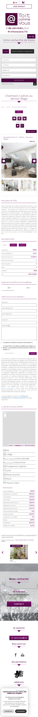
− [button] (5, 416)
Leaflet (10, 445)
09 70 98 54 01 (19, 591)
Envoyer (33, 353)
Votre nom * (4, 302)
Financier (22, 245)
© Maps (17, 445)
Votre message (5, 325)
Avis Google (19, 6)
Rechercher (19, 80)
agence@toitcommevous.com (19, 595)
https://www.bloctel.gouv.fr (8, 388)
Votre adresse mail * (7, 308)
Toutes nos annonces (31, 705)
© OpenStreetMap (29, 445)
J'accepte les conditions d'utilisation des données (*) (18, 342)
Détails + (13, 245)
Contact (19, 604)
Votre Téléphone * (6, 314)
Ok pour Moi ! (21, 711)
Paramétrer (8, 711)
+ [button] (5, 414)
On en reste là (20, 690)
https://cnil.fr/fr (14, 378)
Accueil (2, 107)
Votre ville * (4, 320)
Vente (6, 51)
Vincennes (8, 107)
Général (5, 245)
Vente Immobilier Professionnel (22, 51)
